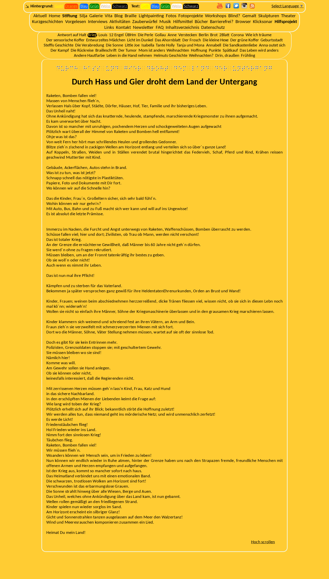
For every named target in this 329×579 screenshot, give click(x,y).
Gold (59, 6)
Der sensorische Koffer (65, 40)
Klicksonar (262, 21)
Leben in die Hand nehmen (129, 56)
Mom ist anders (152, 50)
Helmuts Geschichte (170, 56)
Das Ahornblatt (168, 40)
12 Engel (116, 35)
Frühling (248, 56)
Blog (118, 16)
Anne (172, 35)
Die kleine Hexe (216, 40)
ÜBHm (130, 35)
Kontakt (123, 27)
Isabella (147, 45)
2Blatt (224, 35)
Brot (214, 35)
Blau (84, 6)
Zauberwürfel (144, 21)
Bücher (201, 21)
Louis (102, 35)
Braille (131, 16)
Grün (94, 6)
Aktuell (40, 16)
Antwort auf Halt (72, 35)
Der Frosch (191, 40)
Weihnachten (178, 50)
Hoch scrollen (263, 542)
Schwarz (120, 6)
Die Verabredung (89, 45)
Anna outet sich (272, 45)
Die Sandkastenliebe (240, 45)
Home (54, 16)
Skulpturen (268, 16)
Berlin (204, 35)
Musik (165, 21)
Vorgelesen (75, 21)
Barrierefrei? (221, 21)
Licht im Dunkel (140, 40)
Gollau (160, 35)
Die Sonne (114, 45)
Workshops (215, 16)
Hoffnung (199, 50)
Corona (237, 35)
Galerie (96, 16)
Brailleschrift (106, 50)
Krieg (92, 35)
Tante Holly (165, 45)
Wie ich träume (258, 35)
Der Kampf (60, 50)
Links (109, 27)
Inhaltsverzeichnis (182, 27)
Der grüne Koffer (244, 40)
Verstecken (187, 35)
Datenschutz (213, 27)
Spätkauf (230, 50)
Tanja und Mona (190, 45)
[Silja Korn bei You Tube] (219, 7)
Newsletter (143, 27)
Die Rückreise (82, 50)
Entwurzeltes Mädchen (105, 40)
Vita (108, 16)
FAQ (160, 27)
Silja (83, 16)
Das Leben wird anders (259, 50)
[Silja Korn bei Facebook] (228, 7)
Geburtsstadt (272, 40)
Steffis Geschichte (58, 45)
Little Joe (132, 45)
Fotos (171, 16)
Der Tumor (127, 50)
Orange (71, 6)
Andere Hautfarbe (89, 56)
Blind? (234, 16)
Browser (243, 21)
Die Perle (145, 35)
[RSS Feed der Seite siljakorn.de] (252, 7)
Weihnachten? (201, 56)
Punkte (215, 50)
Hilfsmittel (183, 21)
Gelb (145, 6)
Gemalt (249, 16)
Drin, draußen (227, 56)
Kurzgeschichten (47, 21)
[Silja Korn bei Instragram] (244, 7)
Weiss (105, 6)
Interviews (97, 21)
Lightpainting (151, 16)
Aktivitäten (119, 21)
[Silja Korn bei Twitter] (236, 7)
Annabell (213, 45)
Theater (288, 16)
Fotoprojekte (190, 16)
